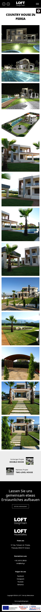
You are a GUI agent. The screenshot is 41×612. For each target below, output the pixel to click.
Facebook (20, 576)
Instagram (20, 579)
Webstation (30, 595)
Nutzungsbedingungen (21, 601)
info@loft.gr (20, 563)
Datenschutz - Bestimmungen (21, 604)
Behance (20, 585)
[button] (38, 11)
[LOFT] (20, 3)
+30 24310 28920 (20, 561)
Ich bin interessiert (20, 506)
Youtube (20, 582)
